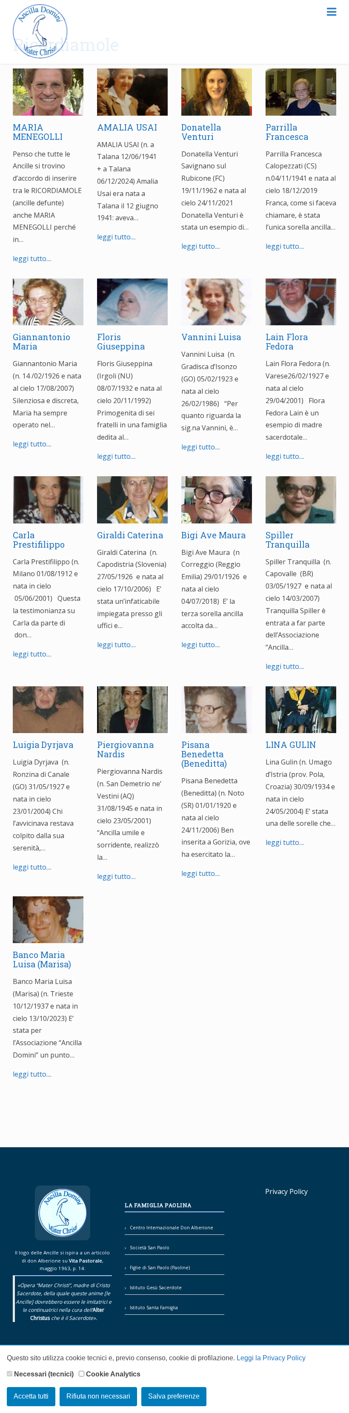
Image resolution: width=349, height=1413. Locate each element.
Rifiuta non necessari (98, 1396)
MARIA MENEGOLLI (38, 132)
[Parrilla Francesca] (301, 109)
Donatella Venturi (201, 132)
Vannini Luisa (211, 336)
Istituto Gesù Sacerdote (156, 1288)
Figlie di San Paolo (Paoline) (160, 1268)
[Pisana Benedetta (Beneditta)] (216, 727)
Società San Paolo (149, 1248)
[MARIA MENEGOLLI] (48, 109)
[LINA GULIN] (301, 727)
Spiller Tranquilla (287, 539)
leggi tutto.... (32, 258)
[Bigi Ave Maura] (216, 517)
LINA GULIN (291, 744)
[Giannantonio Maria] (48, 319)
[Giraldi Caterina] (132, 517)
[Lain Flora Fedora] (301, 319)
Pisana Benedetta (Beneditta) (205, 754)
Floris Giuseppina (121, 341)
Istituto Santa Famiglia (154, 1308)
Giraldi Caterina (130, 534)
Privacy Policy (286, 1191)
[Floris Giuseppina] (132, 319)
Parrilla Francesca (288, 132)
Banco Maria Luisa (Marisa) (42, 959)
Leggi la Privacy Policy (271, 1358)
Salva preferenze (174, 1396)
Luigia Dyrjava (44, 744)
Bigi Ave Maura (214, 534)
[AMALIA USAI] (132, 109)
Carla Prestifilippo (39, 539)
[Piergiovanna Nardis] (132, 727)
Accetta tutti (31, 1396)
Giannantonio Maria (41, 341)
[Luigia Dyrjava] (48, 727)
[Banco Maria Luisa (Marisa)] (48, 936)
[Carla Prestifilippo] (48, 517)
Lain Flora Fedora (287, 341)
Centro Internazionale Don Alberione (171, 1228)
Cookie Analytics (112, 1374)
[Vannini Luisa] (216, 319)
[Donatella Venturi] (216, 109)
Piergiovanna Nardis (125, 749)
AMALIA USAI (127, 127)
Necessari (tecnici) (43, 1374)
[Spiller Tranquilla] (301, 517)
